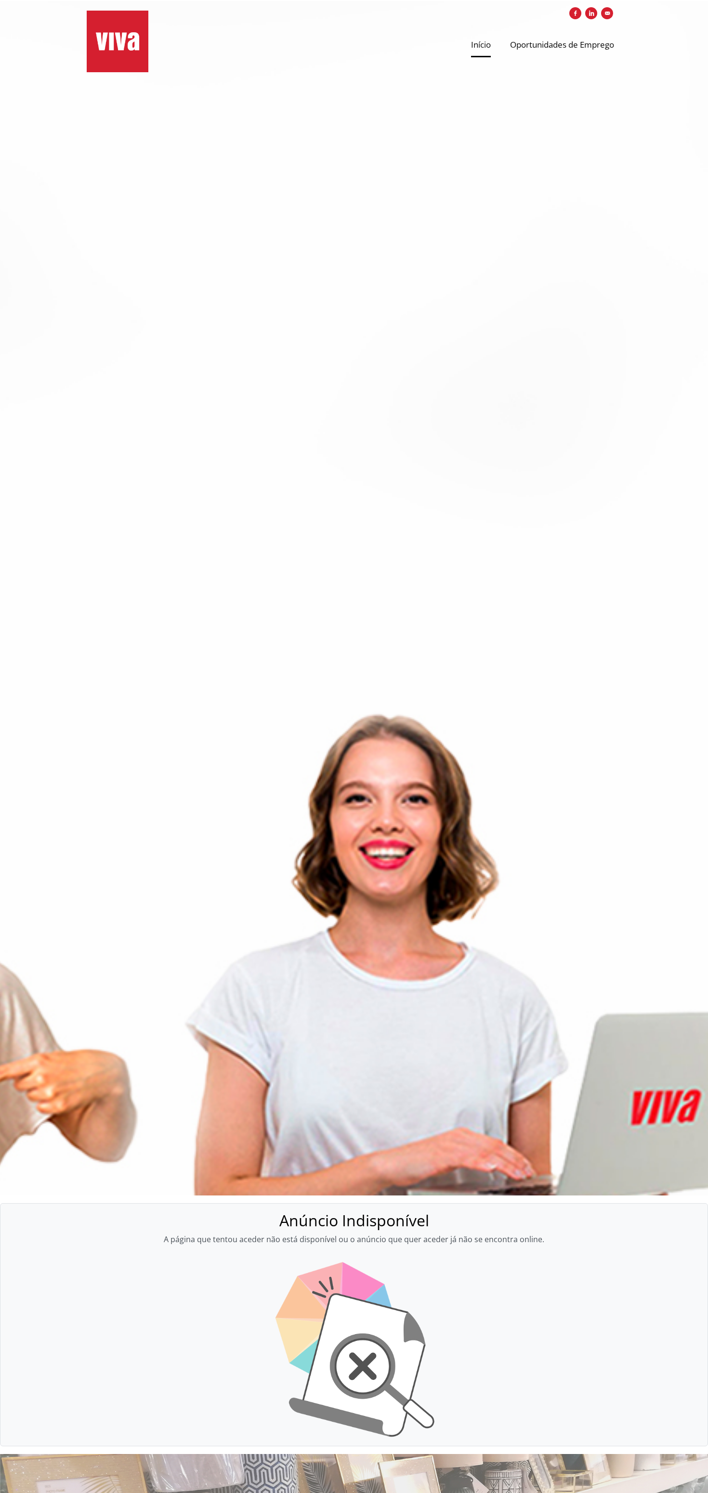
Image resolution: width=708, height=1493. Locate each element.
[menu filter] (354, 0)
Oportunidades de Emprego (562, 44)
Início (481, 44)
